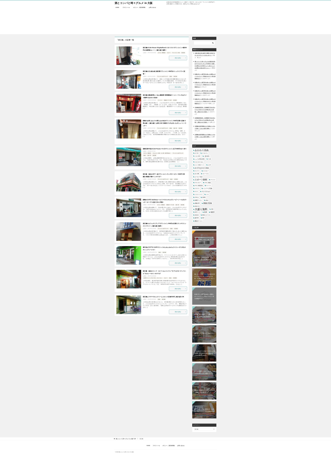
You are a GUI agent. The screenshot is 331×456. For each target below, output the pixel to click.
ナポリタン (197, 188)
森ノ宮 (175, 128)
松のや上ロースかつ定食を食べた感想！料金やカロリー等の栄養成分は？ (204, 410)
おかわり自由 (202, 150)
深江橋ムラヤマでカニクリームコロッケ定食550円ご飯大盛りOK (163, 296)
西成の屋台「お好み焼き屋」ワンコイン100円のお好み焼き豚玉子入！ (204, 258)
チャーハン (208, 185)
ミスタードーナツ (198, 194)
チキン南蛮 (208, 182)
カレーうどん (206, 173)
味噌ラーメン (198, 200)
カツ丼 (197, 173)
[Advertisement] (165, 22)
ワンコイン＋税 (176, 52)
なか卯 (209, 164)
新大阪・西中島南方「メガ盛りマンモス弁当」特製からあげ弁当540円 (204, 315)
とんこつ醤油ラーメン (199, 164)
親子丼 (197, 218)
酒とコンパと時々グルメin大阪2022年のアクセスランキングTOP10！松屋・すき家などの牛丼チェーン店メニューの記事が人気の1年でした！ (204, 277)
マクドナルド (206, 191)
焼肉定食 (197, 215)
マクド (196, 191)
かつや (196, 153)
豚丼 (203, 218)
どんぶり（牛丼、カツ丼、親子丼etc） (162, 153)
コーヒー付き (199, 177)
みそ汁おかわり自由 (202, 168)
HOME (117, 7)
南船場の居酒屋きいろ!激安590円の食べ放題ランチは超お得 (204, 391)
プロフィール (126, 7)
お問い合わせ (152, 7)
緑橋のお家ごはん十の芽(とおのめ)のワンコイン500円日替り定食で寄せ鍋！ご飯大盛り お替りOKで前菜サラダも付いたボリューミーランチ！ (164, 123)
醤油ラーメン (199, 221)
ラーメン (160, 100)
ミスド (207, 194)
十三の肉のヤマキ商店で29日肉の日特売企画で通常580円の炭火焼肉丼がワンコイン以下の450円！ (204, 353)
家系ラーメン (197, 212)
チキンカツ (213, 179)
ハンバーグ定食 (207, 188)
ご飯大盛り (207, 156)
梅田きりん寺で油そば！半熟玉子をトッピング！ (204, 334)
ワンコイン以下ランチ (162, 76)
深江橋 (183, 52)
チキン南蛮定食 (199, 185)
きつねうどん (205, 153)
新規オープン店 (167, 100)
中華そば (197, 197)
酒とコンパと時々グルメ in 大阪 (134, 3)
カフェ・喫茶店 (161, 52)
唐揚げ (207, 200)
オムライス (197, 170)
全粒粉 (204, 197)
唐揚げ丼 (197, 203)
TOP (126, 438)
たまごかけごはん (199, 162)
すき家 (209, 158)
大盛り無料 (201, 209)
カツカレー (206, 170)
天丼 (212, 209)
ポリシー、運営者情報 (139, 7)
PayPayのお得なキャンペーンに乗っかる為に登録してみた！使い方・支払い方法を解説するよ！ (204, 239)
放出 (145, 155)
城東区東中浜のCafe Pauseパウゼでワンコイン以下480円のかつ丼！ (165, 149)
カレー (168, 52)
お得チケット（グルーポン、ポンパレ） (153, 278)
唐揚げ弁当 (197, 206)
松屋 (205, 212)
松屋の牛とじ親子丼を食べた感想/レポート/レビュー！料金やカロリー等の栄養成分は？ (205, 76)
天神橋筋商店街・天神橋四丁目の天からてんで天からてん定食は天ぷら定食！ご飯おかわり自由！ (205, 109)
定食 (171, 76)
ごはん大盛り (197, 156)
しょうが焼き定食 (199, 159)
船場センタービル (206, 215)
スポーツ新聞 (201, 180)
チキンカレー (198, 182)
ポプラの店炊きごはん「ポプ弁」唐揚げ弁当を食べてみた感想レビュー (204, 372)
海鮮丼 (212, 212)
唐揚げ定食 (207, 203)
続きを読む (178, 58)
